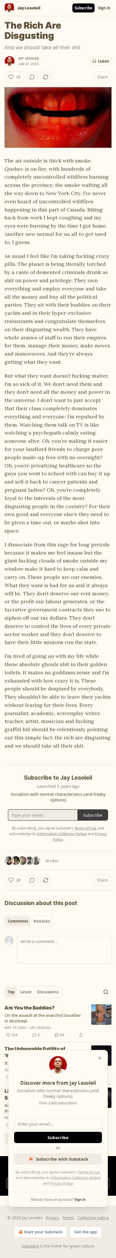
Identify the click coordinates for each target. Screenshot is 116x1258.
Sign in (104, 7)
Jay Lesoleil (28, 58)
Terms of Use (89, 1171)
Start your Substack (43, 1232)
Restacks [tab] (42, 921)
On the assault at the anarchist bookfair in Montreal (43, 1018)
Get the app (85, 1232)
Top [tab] (11, 991)
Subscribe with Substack (62, 1159)
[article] (58, 1021)
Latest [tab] (26, 991)
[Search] (105, 992)
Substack (30, 1246)
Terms (68, 1217)
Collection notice (93, 1217)
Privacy (52, 1217)
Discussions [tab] (47, 991)
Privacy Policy (61, 1183)
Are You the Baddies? (30, 1008)
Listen (103, 61)
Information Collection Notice (76, 1177)
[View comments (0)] (32, 77)
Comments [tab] (18, 921)
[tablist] (29, 921)
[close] (99, 1058)
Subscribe (83, 7)
